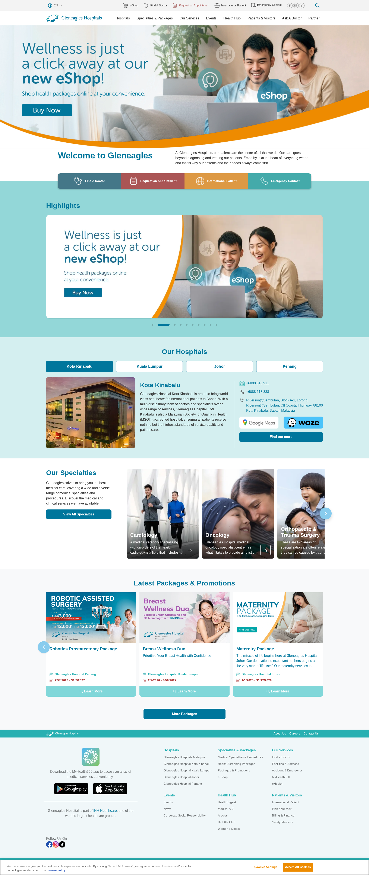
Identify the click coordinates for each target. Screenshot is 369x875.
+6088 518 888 (257, 392)
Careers (294, 733)
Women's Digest (229, 828)
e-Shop (134, 5)
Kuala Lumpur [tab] (150, 366)
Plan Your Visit (281, 809)
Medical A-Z (226, 809)
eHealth (277, 783)
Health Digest (227, 802)
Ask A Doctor (292, 18)
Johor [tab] (219, 366)
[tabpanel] (184, 412)
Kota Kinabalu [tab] (79, 366)
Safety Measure (282, 822)
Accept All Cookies (297, 867)
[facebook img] (290, 6)
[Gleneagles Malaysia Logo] (62, 733)
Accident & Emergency (287, 770)
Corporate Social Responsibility (185, 815)
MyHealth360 (281, 777)
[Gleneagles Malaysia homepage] (74, 18)
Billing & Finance (283, 815)
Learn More (93, 691)
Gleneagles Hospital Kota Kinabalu (187, 763)
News (167, 809)
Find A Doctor (158, 5)
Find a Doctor (281, 757)
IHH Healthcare (105, 810)
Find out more (281, 437)
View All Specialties (78, 514)
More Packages (184, 714)
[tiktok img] (302, 6)
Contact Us (311, 733)
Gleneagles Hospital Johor (181, 777)
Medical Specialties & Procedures (240, 757)
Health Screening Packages (236, 763)
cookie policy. (57, 870)
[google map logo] (259, 423)
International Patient (233, 5)
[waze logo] (303, 423)
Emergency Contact (269, 4)
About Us (280, 733)
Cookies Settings (265, 867)
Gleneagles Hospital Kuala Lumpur (187, 770)
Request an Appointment (194, 5)
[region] (184, 867)
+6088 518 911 (257, 383)
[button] (152, 325)
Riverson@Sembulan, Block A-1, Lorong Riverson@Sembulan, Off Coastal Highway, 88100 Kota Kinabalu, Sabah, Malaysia (284, 405)
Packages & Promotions (234, 770)
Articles (223, 815)
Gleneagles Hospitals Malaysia (184, 757)
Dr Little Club (226, 822)
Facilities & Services (285, 763)
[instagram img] (296, 6)
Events (168, 802)
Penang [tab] (290, 366)
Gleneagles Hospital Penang (183, 783)
